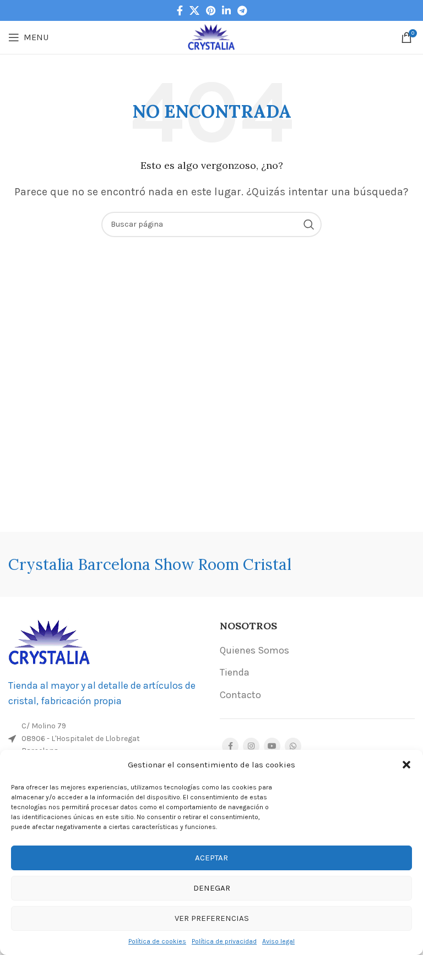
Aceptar (211, 858)
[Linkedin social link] (226, 10)
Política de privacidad (224, 941)
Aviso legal (278, 941)
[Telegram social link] (242, 10)
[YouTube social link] (272, 746)
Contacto (240, 695)
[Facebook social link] (179, 10)
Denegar (211, 888)
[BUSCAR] (309, 224)
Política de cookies (157, 941)
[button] (406, 764)
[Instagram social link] (251, 746)
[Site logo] (212, 36)
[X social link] (194, 10)
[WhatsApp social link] (293, 746)
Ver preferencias (212, 918)
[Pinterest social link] (211, 10)
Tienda (235, 672)
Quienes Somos (254, 650)
